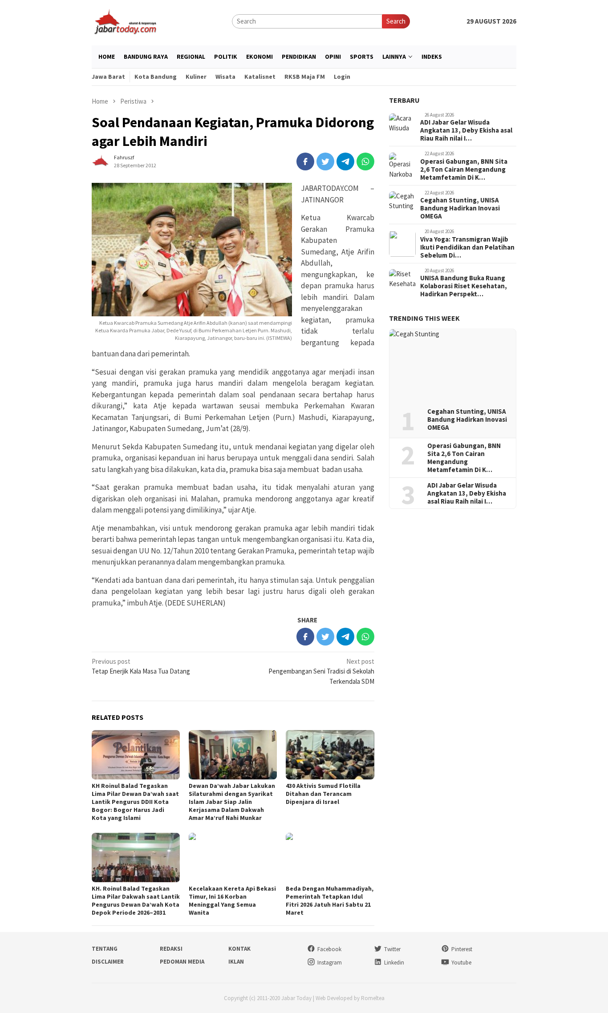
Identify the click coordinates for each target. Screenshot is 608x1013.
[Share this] (305, 161)
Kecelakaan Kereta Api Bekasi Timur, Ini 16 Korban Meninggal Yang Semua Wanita (232, 900)
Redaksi (171, 948)
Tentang (105, 948)
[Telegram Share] (345, 161)
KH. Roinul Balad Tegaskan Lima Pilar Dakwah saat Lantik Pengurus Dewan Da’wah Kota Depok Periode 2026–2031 (136, 900)
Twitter (392, 949)
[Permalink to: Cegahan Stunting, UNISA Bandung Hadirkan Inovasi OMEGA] (452, 365)
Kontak (239, 948)
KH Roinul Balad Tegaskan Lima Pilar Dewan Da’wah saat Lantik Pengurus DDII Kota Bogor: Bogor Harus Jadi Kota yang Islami (135, 802)
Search (395, 21)
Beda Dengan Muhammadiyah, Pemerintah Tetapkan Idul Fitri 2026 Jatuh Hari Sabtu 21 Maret (329, 900)
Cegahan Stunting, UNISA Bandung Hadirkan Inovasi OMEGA (460, 209)
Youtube (461, 962)
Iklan (236, 961)
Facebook (329, 949)
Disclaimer (108, 961)
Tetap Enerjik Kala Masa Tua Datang (141, 666)
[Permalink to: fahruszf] (100, 161)
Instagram (329, 962)
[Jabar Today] (125, 20)
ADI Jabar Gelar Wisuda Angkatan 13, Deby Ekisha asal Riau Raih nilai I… (466, 131)
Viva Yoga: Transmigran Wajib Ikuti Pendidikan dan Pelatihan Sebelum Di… (467, 247)
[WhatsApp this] (365, 161)
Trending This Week (424, 318)
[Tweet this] (325, 161)
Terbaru (404, 100)
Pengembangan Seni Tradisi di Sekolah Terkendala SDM (321, 671)
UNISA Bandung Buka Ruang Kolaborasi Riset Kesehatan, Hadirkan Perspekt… (463, 286)
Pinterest (461, 949)
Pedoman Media (182, 961)
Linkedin (394, 962)
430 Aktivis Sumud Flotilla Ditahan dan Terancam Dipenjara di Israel (323, 794)
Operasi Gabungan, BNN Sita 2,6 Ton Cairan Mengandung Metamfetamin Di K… (463, 169)
